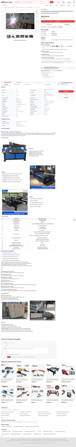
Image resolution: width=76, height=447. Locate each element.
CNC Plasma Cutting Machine (61, 415)
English (14, 440)
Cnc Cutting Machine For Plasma (59, 431)
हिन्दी (51, 440)
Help (56, 5)
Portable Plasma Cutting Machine (25, 415)
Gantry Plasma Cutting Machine (43, 415)
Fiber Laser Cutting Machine (5, 413)
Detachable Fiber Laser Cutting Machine (7, 411)
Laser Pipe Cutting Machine (24, 413)
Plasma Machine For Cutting (47, 431)
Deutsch (36, 440)
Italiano (33, 440)
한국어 (46, 440)
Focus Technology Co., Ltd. (31, 442)
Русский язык (29, 440)
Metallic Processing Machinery (20, 7)
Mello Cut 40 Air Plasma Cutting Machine (32, 426)
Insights (64, 439)
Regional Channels (50, 439)
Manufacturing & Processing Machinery (9, 7)
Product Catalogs (16, 409)
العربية (43, 440)
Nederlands (40, 440)
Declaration (48, 442)
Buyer (51, 5)
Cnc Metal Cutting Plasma (27, 433)
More (2, 435)
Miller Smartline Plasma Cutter (7, 426)
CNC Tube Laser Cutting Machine (62, 413)
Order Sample (60, 26)
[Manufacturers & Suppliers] (6, 2)
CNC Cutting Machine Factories (17, 431)
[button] (53, 84)
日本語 (49, 440)
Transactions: (57, 70)
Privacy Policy (53, 442)
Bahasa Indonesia (66, 440)
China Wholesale (33, 439)
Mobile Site (60, 439)
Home (2, 7)
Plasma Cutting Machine (29, 7)
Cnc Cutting (39, 431)
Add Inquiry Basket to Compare (20, 40)
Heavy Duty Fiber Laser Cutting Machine (63, 411)
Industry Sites (45, 439)
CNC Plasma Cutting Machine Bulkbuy (49, 433)
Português (20, 440)
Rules (74, 5)
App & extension (62, 5)
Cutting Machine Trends (37, 433)
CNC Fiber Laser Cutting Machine (43, 411)
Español (17, 440)
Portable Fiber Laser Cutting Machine (25, 411)
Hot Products (13, 439)
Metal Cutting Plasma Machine (16, 433)
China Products (18, 439)
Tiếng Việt (61, 440)
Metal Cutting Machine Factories (30, 431)
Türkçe (58, 440)
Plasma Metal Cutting (5, 433)
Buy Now (58, 21)
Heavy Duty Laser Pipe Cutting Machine (44, 413)
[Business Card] (73, 87)
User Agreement (44, 442)
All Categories (4, 5)
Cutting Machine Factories (6, 431)
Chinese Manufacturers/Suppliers (25, 439)
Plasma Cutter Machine (37, 7)
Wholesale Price (39, 439)
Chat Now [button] (67, 24)
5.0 (62, 84)
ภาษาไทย (55, 440)
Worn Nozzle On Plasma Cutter (19, 426)
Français (24, 440)
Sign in (74, 2)
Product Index (56, 439)
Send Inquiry (49, 24)
